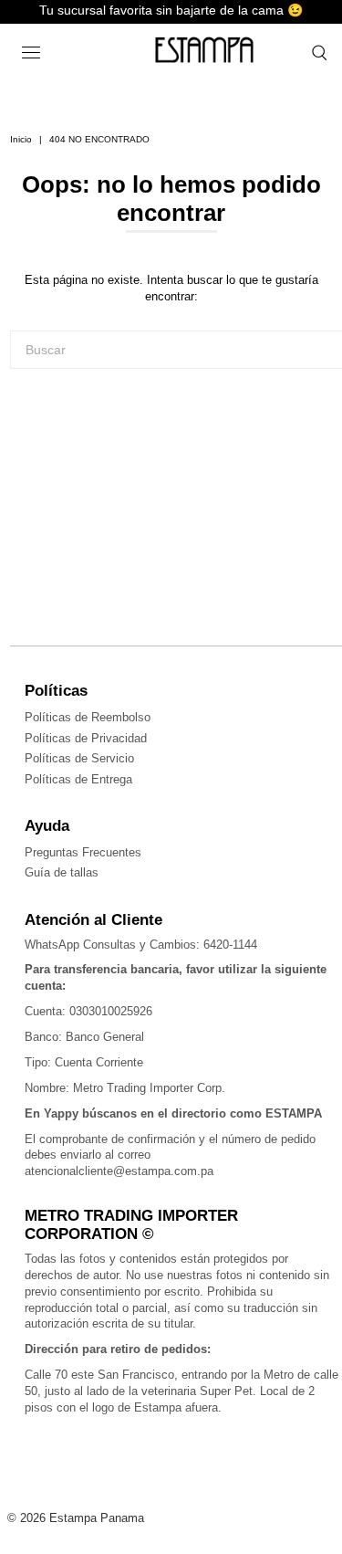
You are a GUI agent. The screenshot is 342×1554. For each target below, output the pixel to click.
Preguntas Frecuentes (83, 852)
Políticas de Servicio (79, 758)
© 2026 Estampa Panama (75, 1518)
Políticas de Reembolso (87, 717)
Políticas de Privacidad (86, 738)
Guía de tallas (61, 872)
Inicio (21, 139)
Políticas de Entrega (78, 779)
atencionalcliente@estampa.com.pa (119, 1171)
